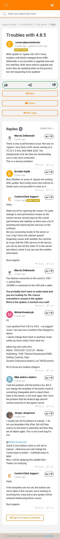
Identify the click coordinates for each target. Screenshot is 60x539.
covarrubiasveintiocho (27, 42)
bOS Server (41, 24)
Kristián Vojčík (22, 171)
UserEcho (49, 536)
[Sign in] (52, 6)
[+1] (6, 85)
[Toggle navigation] (6, 5)
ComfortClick (26, 24)
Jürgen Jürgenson (24, 413)
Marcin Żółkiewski (24, 135)
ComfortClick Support (26, 196)
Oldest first (46, 128)
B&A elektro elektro (25, 377)
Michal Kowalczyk (24, 312)
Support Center (9, 24)
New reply (31, 113)
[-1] (54, 85)
